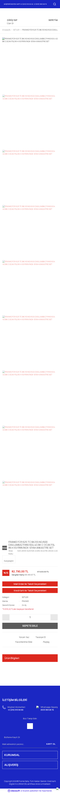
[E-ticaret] (30, 790)
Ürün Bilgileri (12, 658)
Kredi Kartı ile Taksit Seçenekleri (30, 590)
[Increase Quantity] (54, 617)
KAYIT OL (50, 744)
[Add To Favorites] (21, 641)
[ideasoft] (14, 790)
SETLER (25, 597)
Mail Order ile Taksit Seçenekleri (30, 583)
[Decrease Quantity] (6, 617)
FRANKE (25, 601)
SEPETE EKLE (30, 625)
